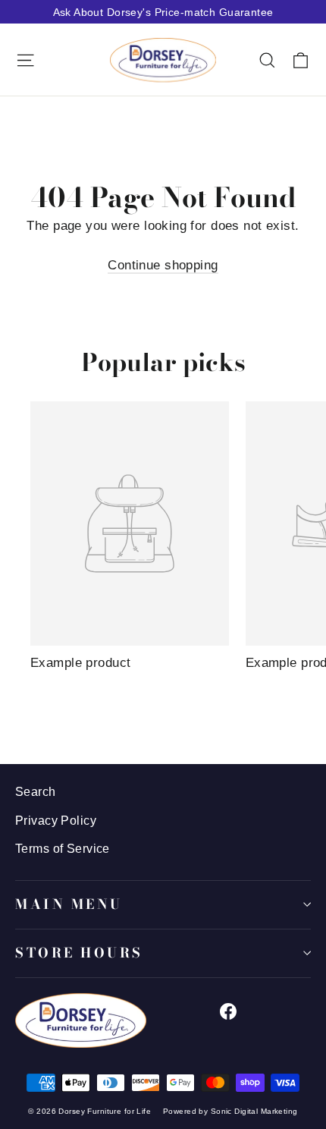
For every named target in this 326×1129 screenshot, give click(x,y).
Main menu (69, 904)
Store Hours (79, 952)
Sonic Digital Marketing (254, 1111)
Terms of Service (62, 848)
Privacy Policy (55, 820)
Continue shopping (163, 265)
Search (35, 791)
